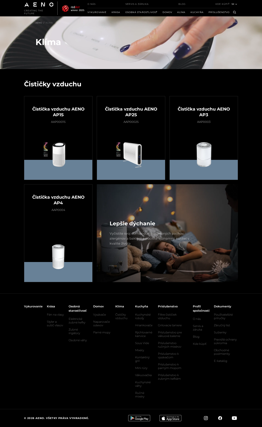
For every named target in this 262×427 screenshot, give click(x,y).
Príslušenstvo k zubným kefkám (169, 376)
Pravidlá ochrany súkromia (225, 341)
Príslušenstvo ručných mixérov (169, 344)
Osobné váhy (78, 340)
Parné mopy (101, 332)
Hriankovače (143, 325)
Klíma (181, 12)
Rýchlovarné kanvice (143, 334)
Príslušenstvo (219, 12)
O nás (92, 4)
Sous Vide (142, 343)
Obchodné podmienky (222, 352)
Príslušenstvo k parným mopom (169, 366)
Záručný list (222, 325)
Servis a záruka (137, 4)
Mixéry (139, 350)
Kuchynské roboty (143, 316)
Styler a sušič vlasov (55, 323)
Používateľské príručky (223, 316)
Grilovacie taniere (170, 325)
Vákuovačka (143, 375)
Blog (182, 4)
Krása (116, 12)
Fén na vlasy (55, 314)
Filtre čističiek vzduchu (167, 316)
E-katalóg (220, 361)
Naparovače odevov (101, 323)
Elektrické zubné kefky (77, 320)
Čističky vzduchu (121, 316)
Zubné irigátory (74, 331)
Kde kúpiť (222, 4)
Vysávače (99, 314)
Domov (167, 12)
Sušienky (220, 332)
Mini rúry (141, 368)
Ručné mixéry (139, 394)
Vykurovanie (97, 12)
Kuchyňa (197, 12)
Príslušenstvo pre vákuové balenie (170, 334)
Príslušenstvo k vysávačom (168, 355)
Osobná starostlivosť (141, 12)
